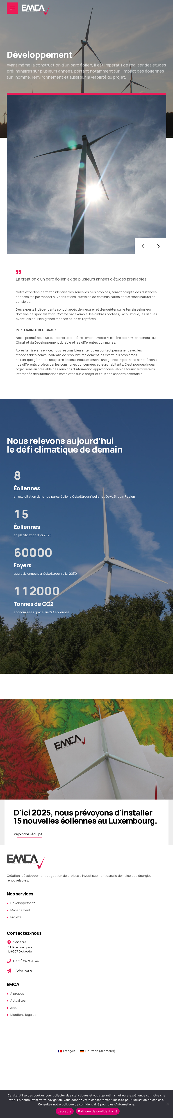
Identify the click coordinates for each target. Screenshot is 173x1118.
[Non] (167, 1104)
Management (20, 910)
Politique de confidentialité (97, 1111)
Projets (15, 917)
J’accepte (64, 1111)
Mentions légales (23, 1014)
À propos (17, 993)
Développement (22, 903)
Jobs (14, 1007)
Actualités (18, 1000)
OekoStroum (52, 573)
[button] (142, 246)
